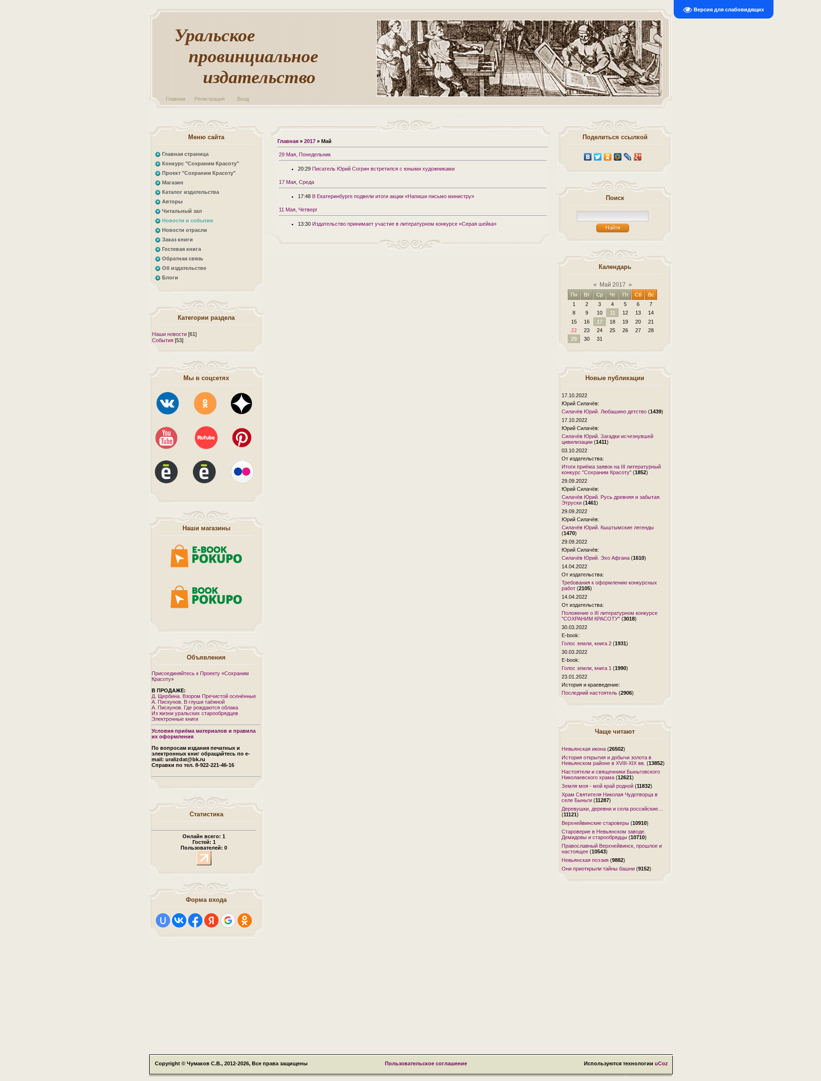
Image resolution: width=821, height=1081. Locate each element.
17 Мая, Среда (296, 182)
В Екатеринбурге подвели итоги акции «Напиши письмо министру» (393, 196)
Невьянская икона (584, 749)
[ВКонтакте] (588, 157)
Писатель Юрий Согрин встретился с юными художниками (383, 169)
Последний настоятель (589, 693)
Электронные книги (175, 719)
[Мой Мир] (618, 157)
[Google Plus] (638, 157)
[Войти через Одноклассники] (245, 920)
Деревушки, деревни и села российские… (612, 809)
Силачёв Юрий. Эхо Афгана (596, 558)
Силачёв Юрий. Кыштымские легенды (608, 527)
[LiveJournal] (628, 157)
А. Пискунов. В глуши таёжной (188, 702)
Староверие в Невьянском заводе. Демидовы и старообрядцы (604, 834)
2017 (309, 141)
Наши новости (169, 334)
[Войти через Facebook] (195, 920)
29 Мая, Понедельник (305, 154)
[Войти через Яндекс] (211, 920)
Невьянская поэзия (585, 860)
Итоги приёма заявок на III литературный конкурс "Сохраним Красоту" (611, 469)
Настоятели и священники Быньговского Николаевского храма (611, 774)
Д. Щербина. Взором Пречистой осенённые (204, 696)
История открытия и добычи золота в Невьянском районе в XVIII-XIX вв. (606, 760)
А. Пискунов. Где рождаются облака (195, 707)
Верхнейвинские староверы (595, 823)
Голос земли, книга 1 (586, 668)
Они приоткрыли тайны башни (598, 868)
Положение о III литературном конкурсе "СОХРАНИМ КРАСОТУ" (610, 616)
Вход (243, 99)
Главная (175, 99)
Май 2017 (613, 284)
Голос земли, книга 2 (586, 643)
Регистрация (209, 99)
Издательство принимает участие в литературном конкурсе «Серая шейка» (404, 224)
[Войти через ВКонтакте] (179, 920)
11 (612, 313)
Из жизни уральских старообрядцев (195, 713)
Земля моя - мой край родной (597, 786)
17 (599, 322)
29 (574, 339)
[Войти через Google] (228, 920)
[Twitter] (598, 157)
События (162, 340)
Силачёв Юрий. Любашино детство (604, 411)
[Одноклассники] (608, 157)
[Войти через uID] (163, 920)
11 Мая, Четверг (298, 209)
